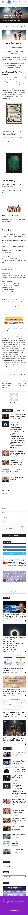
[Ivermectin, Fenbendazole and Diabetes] (5, 471)
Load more (14, 857)
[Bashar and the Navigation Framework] (6, 836)
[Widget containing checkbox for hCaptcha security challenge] (13, 528)
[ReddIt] (17, 26)
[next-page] (5, 485)
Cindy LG (4, 651)
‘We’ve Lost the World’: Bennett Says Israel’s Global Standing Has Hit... (14, 740)
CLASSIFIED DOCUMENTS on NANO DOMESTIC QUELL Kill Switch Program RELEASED (19, 769)
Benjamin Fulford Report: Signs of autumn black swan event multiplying (19, 828)
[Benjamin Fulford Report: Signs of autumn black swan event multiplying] (6, 828)
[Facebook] (3, 26)
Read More (14, 591)
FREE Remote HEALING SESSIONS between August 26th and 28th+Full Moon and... (14, 691)
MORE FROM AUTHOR (19, 410)
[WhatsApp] (13, 26)
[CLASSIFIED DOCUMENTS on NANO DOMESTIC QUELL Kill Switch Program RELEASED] (6, 770)
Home (2, 5)
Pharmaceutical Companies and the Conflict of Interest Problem (19, 820)
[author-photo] (14, 400)
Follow (23, 550)
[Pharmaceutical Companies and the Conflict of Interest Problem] (5, 462)
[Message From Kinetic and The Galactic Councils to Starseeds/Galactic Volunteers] (5, 453)
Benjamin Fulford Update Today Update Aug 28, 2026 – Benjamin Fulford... (14, 617)
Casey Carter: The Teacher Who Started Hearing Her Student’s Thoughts (18, 416)
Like (24, 546)
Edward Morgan (6, 620)
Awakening (9, 11)
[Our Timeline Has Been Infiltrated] (5, 479)
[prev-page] (3, 485)
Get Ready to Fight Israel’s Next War (21, 384)
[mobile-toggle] (2, 2)
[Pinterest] (10, 26)
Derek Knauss (6, 20)
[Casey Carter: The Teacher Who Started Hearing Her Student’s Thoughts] (5, 416)
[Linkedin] (21, 26)
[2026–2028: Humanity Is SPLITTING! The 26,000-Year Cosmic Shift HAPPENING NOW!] (6, 801)
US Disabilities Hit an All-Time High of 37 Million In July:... (13, 713)
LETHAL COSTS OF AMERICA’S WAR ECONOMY (7, 385)
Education (21, 11)
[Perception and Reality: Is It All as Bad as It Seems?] (6, 754)
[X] (6, 26)
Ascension (7, 5)
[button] (26, 2)
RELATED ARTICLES (7, 410)
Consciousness (15, 11)
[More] (24, 26)
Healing (3, 13)
